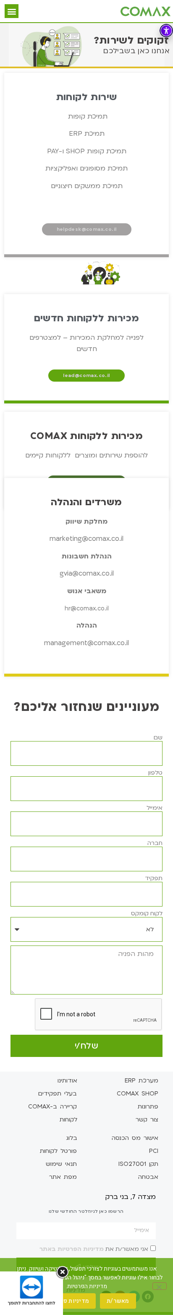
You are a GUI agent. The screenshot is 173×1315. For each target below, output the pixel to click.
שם (158, 737)
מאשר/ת (118, 1301)
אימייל (155, 808)
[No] (159, 1286)
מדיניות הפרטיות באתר (71, 1249)
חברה (155, 843)
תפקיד (154, 878)
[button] (11, 11)
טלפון (155, 773)
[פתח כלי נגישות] (166, 30)
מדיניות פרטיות (68, 1301)
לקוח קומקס (147, 913)
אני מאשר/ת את (93, 1249)
